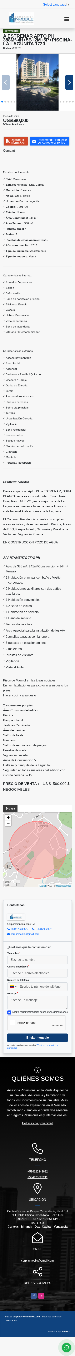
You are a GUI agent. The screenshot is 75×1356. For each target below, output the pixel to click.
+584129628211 (44, 929)
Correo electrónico (18, 966)
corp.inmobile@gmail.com (25, 934)
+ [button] (8, 817)
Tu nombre (13, 953)
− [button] (8, 823)
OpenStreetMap (63, 885)
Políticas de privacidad (37, 1123)
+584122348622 (19, 929)
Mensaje (12, 993)
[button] (2, 102)
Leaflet (42, 885)
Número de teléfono (18, 979)
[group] (37, 82)
